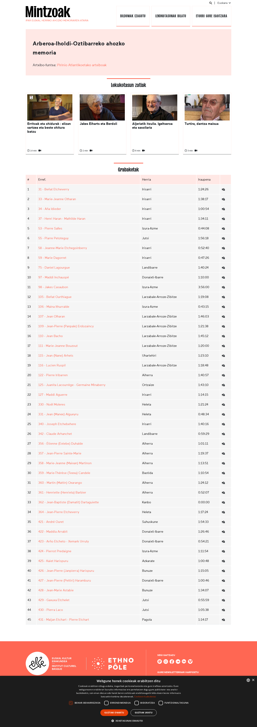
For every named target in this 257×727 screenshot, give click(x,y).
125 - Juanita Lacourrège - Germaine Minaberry (71, 385)
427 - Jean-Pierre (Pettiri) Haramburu (64, 580)
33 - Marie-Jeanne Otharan (57, 199)
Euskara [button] (222, 2)
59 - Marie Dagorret (52, 258)
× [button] (253, 680)
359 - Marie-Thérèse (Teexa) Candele (64, 473)
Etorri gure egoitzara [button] (211, 16)
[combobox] (248, 680)
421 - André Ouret (51, 522)
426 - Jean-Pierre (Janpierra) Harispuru (66, 570)
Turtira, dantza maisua (202, 124)
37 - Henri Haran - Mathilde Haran (61, 218)
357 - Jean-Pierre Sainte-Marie (59, 453)
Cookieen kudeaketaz (145, 696)
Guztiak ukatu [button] (143, 712)
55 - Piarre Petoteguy (53, 238)
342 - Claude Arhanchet (55, 434)
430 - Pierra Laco (50, 610)
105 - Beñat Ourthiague (55, 297)
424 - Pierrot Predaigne (54, 551)
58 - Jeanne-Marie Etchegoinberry (62, 248)
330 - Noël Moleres (51, 404)
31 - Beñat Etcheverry (53, 189)
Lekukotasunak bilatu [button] (170, 16)
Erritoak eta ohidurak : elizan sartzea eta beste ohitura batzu (49, 127)
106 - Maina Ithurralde (53, 306)
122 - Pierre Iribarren (53, 375)
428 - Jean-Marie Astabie (56, 590)
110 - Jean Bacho (50, 336)
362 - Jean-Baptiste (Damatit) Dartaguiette (68, 502)
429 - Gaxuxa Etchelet (53, 600)
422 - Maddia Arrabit (52, 531)
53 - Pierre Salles (50, 228)
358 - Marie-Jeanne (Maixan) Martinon (65, 463)
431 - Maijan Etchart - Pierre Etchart (63, 619)
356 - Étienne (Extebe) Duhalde (60, 443)
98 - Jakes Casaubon (53, 287)
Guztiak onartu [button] (114, 712)
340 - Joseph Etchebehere (57, 424)
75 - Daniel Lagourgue (54, 267)
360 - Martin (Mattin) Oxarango (60, 482)
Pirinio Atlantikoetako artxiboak (82, 65)
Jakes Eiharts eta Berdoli (98, 124)
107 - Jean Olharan (51, 316)
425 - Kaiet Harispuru (53, 561)
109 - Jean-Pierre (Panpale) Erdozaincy (66, 326)
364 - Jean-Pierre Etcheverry (58, 512)
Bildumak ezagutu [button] (132, 16)
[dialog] (128, 701)
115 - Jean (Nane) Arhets (55, 355)
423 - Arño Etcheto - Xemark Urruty (63, 541)
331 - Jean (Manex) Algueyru (58, 414)
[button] (128, 721)
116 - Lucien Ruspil (52, 365)
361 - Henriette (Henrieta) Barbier (62, 492)
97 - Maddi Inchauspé (53, 277)
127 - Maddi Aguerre (52, 394)
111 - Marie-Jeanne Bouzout (58, 346)
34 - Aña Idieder (49, 209)
